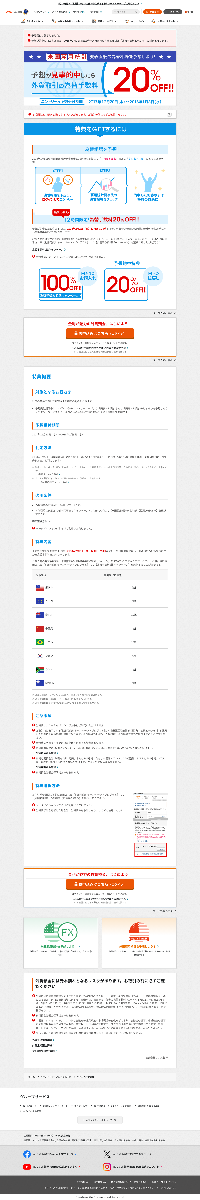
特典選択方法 (39, 521)
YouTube (55, 1166)
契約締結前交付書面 (43, 1051)
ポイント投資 (81, 1105)
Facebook (53, 1154)
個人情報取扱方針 (120, 1181)
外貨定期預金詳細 (46, 767)
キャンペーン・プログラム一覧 (56, 1076)
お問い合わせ (167, 1188)
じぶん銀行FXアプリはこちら (52, 482)
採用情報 (94, 11)
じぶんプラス (39, 11)
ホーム (31, 1076)
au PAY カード (30, 1105)
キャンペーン (137, 21)
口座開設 (154, 12)
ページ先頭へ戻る (163, 313)
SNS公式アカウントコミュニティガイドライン (133, 1188)
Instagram (136, 1166)
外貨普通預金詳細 (46, 753)
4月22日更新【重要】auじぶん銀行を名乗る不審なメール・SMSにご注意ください (98, 3)
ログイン (174, 12)
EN (191, 12)
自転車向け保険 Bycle (148, 1105)
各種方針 (138, 1181)
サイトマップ (167, 1181)
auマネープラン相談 (121, 1105)
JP (186, 12)
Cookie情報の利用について (91, 1188)
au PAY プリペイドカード (55, 1105)
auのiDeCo (99, 1105)
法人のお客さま (59, 11)
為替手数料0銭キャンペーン (47, 249)
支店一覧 (65, 1135)
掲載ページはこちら (48, 474)
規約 (153, 1181)
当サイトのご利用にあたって (58, 1188)
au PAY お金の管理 (32, 1111)
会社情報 (77, 11)
